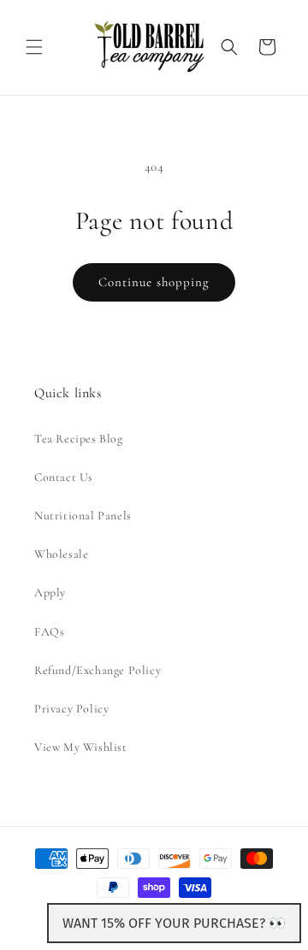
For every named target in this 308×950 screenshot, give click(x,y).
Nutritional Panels (83, 515)
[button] (34, 47)
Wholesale (61, 554)
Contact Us (63, 477)
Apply (50, 592)
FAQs (49, 632)
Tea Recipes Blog (78, 438)
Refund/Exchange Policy (97, 670)
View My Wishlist (80, 747)
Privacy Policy (71, 708)
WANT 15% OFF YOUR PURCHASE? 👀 (174, 923)
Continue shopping (154, 282)
